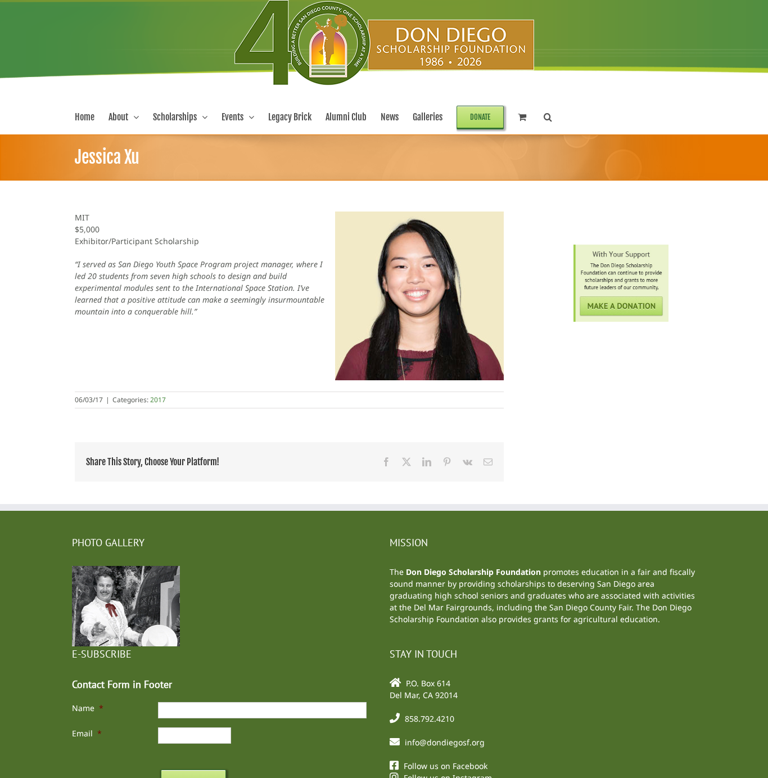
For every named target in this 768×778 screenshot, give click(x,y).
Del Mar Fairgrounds (453, 607)
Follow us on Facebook (445, 766)
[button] (548, 117)
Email (87, 733)
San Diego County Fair (590, 607)
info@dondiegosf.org (445, 742)
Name (87, 708)
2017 (158, 399)
